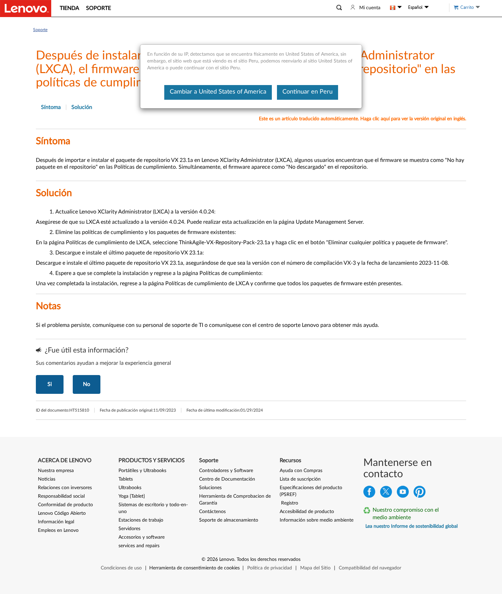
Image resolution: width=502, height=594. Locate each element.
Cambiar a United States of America (218, 92)
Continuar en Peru (307, 92)
